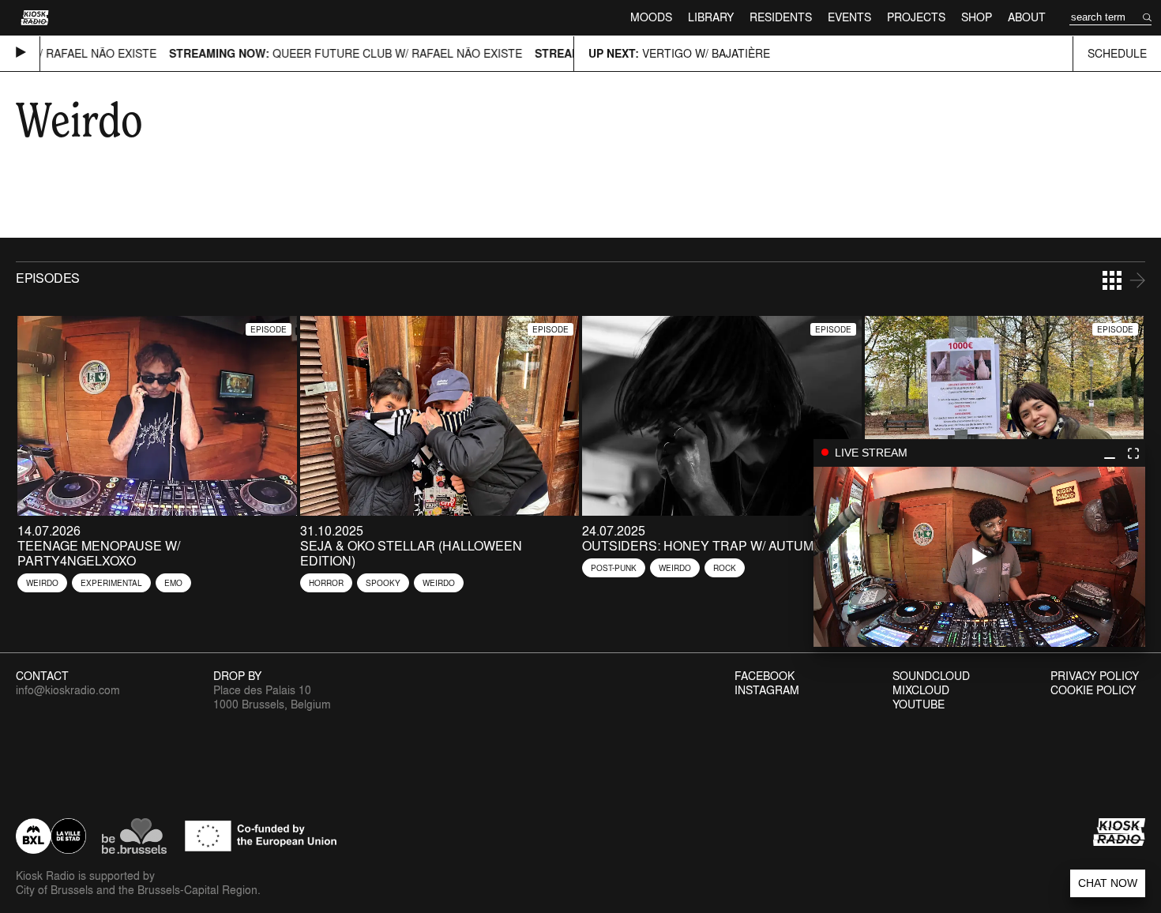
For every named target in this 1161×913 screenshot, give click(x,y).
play (979, 557)
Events (849, 16)
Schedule (1117, 53)
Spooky (383, 582)
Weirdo (42, 582)
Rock (724, 567)
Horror (326, 582)
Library (711, 16)
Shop (976, 16)
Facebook (765, 676)
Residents (781, 16)
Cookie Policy (1093, 690)
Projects (916, 16)
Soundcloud (931, 676)
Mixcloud (920, 690)
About (1027, 16)
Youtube (918, 704)
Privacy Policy (1094, 676)
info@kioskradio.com (68, 689)
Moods (651, 16)
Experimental (111, 582)
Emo (173, 582)
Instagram (767, 690)
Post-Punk (614, 567)
